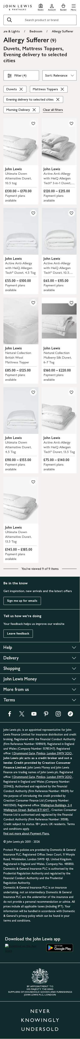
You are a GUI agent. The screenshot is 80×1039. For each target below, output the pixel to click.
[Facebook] (9, 715)
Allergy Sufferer (62, 31)
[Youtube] (33, 715)
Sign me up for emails (22, 601)
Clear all (53, 110)
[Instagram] (58, 715)
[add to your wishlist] (33, 123)
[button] (73, 7)
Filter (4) (20, 75)
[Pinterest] (46, 715)
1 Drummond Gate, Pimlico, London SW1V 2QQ (42, 753)
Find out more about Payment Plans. (26, 833)
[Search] (9, 20)
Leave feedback (18, 633)
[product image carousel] (20, 141)
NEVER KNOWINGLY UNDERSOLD (40, 1020)
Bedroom (35, 31)
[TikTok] (70, 715)
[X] (21, 715)
